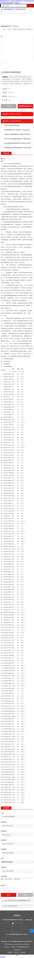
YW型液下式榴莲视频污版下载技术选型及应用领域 (18, 134)
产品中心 (9, 29)
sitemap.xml (17, 949)
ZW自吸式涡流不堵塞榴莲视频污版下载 (19, 900)
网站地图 (2, 957)
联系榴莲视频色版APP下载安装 (25, 106)
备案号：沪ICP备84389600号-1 (20, 947)
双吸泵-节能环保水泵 (19, 29)
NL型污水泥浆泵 (12, 906)
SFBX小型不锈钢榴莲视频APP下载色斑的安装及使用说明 (18, 139)
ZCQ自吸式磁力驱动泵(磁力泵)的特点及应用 (17, 143)
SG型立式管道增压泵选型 (11, 125)
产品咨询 (9, 106)
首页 (4, 29)
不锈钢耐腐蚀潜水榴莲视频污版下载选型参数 (17, 147)
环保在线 (22, 952)
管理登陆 (9, 952)
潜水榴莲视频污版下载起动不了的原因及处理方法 (18, 130)
